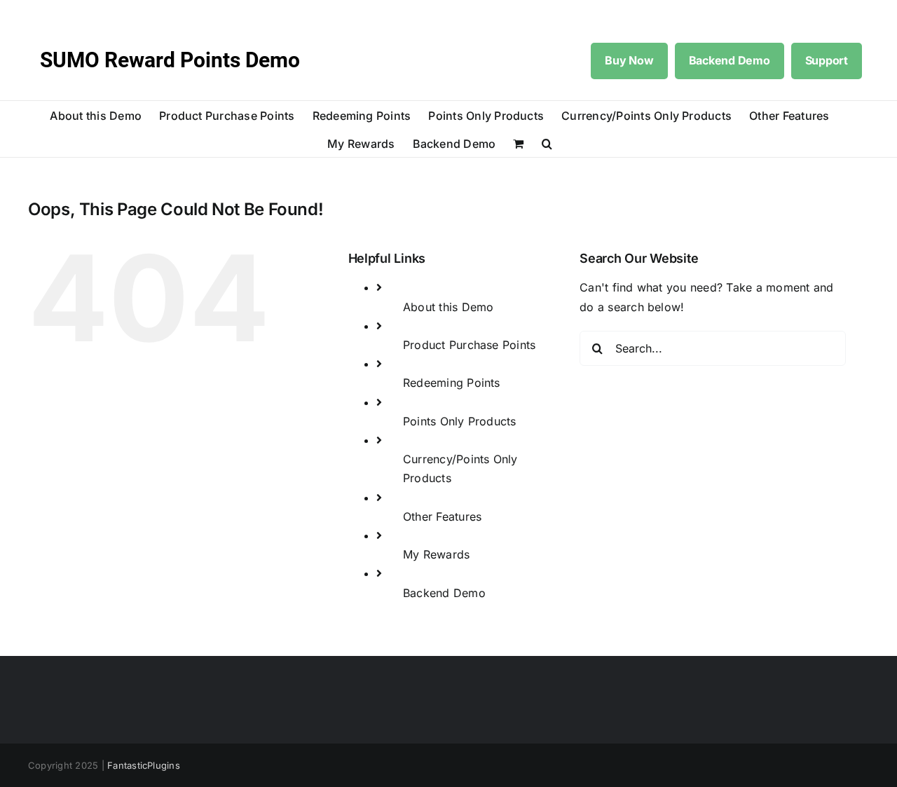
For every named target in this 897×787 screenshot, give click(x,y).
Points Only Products (459, 421)
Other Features (442, 516)
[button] (547, 143)
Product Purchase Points (469, 345)
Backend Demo (729, 60)
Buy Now (629, 60)
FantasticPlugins (143, 765)
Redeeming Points (451, 383)
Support (826, 60)
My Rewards (436, 554)
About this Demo (448, 307)
